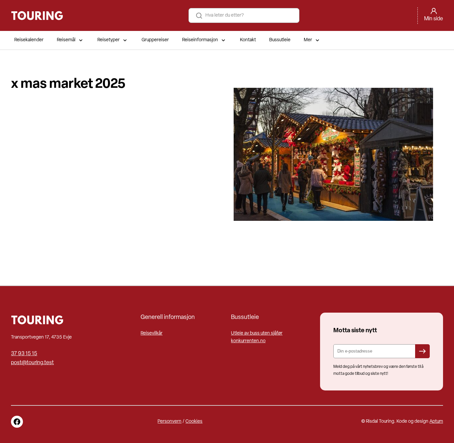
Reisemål (66, 40)
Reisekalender (29, 40)
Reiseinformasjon (200, 40)
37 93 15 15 (24, 354)
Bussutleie (279, 40)
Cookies (193, 421)
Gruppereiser (155, 40)
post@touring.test (32, 363)
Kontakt (248, 40)
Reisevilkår (152, 333)
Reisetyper (108, 40)
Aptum (436, 421)
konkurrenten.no (248, 341)
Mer (308, 40)
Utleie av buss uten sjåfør (257, 333)
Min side (433, 19)
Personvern (169, 421)
